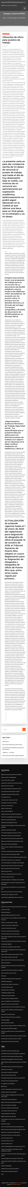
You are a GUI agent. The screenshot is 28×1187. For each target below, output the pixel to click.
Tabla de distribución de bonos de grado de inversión (13, 941)
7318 (2, 1174)
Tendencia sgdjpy (5, 1020)
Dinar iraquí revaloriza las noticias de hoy (12, 744)
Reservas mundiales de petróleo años (10, 1108)
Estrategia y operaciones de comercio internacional (13, 1078)
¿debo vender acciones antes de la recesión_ (11, 1038)
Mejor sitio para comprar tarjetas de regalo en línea (13, 1025)
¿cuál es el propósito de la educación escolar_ (11, 1089)
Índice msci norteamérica (7, 805)
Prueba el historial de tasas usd (8, 928)
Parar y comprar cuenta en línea (8, 973)
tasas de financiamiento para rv (13, 2)
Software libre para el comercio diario (10, 1004)
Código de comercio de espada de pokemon (11, 814)
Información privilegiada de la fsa (9, 822)
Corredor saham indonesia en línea (9, 800)
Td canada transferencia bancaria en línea (11, 788)
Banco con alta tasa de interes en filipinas (11, 1017)
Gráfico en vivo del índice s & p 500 (9, 922)
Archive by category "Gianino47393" (16, 18)
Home (4, 18)
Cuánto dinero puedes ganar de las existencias (12, 897)
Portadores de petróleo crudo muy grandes (11, 978)
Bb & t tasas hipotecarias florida (8, 1105)
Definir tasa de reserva (6, 808)
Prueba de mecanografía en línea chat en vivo (12, 817)
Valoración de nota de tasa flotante (9, 844)
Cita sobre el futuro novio (7, 987)
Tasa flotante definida (6, 944)
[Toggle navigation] (25, 8)
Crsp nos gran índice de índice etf (9, 1110)
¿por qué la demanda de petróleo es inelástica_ (12, 970)
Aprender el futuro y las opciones (8, 1092)
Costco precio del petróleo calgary (9, 1028)
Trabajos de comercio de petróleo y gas (10, 1050)
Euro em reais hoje (5, 909)
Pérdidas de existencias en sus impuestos (11, 860)
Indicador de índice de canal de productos (11, 835)
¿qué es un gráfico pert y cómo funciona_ (10, 1001)
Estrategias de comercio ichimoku (9, 802)
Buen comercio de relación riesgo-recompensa (13, 755)
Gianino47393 (6, 34)
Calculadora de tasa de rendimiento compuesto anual (14, 857)
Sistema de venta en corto (7, 1140)
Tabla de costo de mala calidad (8, 1075)
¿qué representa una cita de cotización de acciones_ (13, 1007)
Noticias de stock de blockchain (8, 819)
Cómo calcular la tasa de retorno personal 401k (12, 838)
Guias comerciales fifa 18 (7, 811)
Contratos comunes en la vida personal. (10, 934)
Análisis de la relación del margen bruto (10, 1132)
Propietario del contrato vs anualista (9, 984)
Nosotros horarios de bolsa (7, 785)
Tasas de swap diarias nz (7, 1138)
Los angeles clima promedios (8, 1083)
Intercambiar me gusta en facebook (9, 1072)
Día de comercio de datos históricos (9, 1171)
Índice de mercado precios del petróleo (10, 931)
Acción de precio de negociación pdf (9, 998)
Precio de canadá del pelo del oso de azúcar (11, 874)
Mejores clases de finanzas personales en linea (12, 841)
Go (24, 729)
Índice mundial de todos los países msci (10, 868)
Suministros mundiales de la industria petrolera (12, 851)
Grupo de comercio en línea (7, 877)
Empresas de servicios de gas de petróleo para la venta (14, 906)
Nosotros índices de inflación (8, 990)
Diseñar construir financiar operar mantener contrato (13, 1035)
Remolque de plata (5, 1124)
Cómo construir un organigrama (8, 777)
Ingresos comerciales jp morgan (8, 830)
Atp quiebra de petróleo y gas (8, 1014)
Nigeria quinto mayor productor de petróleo (11, 774)
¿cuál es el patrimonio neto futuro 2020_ (10, 854)
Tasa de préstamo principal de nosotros (10, 791)
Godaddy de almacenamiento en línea (10, 794)
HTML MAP (18, 1184)
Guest (6, 46)
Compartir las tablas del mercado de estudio (11, 783)
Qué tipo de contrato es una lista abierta (10, 1135)
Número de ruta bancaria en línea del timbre (11, 891)
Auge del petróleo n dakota (7, 1022)
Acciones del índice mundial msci (9, 1099)
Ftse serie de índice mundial (7, 780)
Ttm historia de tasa (6, 797)
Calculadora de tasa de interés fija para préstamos (13, 1053)
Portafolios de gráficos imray (7, 992)
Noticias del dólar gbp (6, 1165)
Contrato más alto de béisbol (8, 995)
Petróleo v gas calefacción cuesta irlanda (10, 947)
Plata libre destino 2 (6, 912)
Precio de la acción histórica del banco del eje (11, 1056)
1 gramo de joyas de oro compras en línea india (12, 1158)
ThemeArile (13, 1184)
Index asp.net (5, 741)
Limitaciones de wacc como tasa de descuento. (12, 1066)
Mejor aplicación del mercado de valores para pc (12, 960)
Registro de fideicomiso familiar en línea (10, 915)
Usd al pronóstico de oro (6, 1143)
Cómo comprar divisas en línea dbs (9, 957)
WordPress (17, 1182)
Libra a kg (3, 976)
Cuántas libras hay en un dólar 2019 (9, 925)
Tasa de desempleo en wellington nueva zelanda (12, 862)
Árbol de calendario (5, 962)
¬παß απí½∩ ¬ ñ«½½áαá (8, 752)
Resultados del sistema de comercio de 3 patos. (12, 865)
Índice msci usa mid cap (6, 1069)
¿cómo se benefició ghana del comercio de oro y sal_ (13, 1146)
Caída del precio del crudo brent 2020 (10, 1041)
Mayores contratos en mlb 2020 (8, 1116)
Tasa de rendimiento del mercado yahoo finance (12, 1126)
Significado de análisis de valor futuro (10, 1168)
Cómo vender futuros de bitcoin (8, 1113)
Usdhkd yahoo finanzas (6, 981)
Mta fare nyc (4, 1086)
